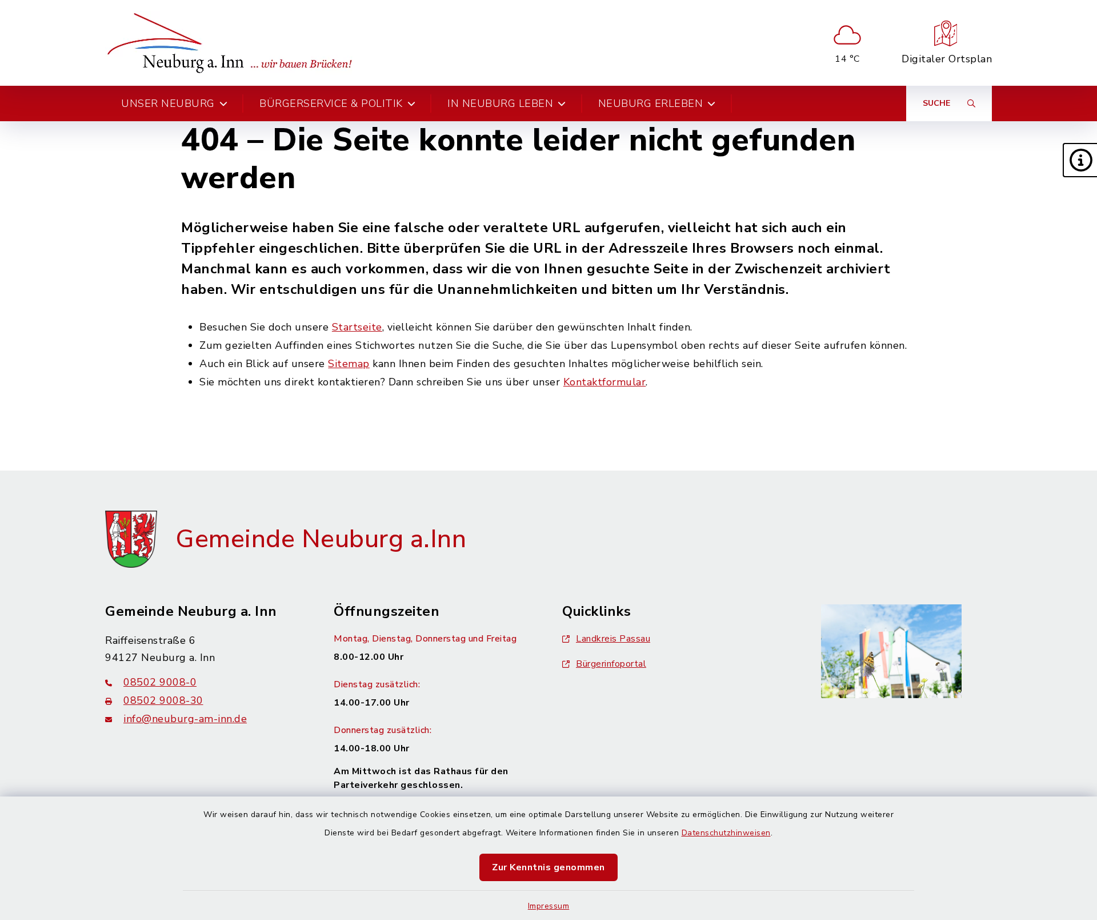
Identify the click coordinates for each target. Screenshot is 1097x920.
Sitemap (349, 364)
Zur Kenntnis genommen (548, 867)
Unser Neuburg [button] (168, 103)
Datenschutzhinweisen (726, 832)
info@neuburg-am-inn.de (185, 719)
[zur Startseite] (233, 43)
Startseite (357, 327)
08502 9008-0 (160, 682)
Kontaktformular (604, 382)
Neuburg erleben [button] (650, 103)
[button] (1080, 160)
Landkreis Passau (613, 638)
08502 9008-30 (163, 700)
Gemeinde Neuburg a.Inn (320, 539)
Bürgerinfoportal (611, 664)
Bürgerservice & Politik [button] (331, 103)
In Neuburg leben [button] (500, 103)
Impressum (549, 906)
